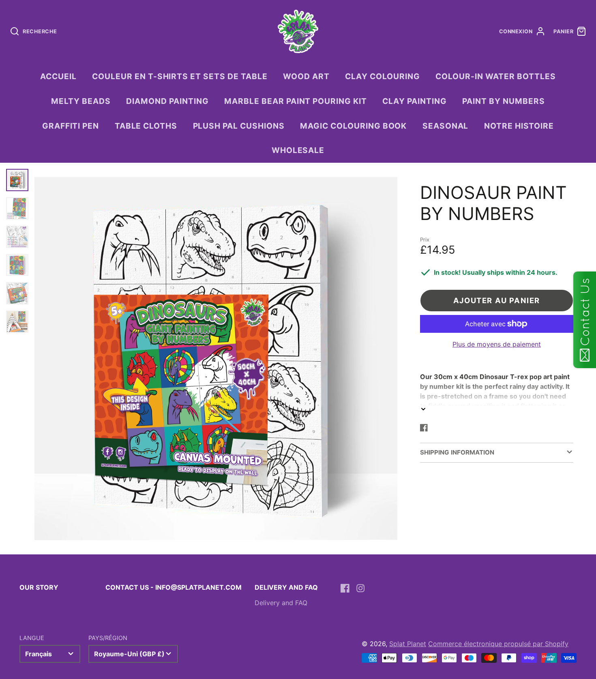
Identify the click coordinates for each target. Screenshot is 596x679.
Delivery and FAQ (281, 603)
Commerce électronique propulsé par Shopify (498, 644)
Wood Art (306, 76)
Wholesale (298, 150)
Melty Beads (81, 101)
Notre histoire (519, 126)
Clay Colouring (382, 76)
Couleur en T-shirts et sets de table (180, 76)
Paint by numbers (503, 101)
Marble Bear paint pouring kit (295, 101)
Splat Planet (407, 644)
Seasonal (445, 126)
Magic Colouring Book (353, 126)
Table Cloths (146, 126)
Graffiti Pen (70, 126)
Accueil (58, 76)
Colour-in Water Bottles (495, 76)
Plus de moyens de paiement (496, 344)
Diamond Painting (167, 101)
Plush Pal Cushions (239, 126)
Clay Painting (414, 101)
